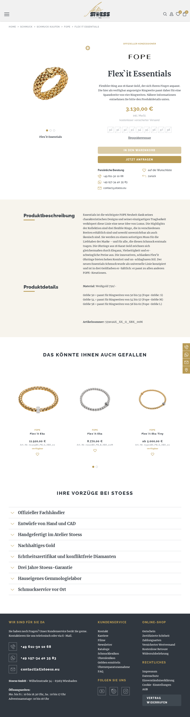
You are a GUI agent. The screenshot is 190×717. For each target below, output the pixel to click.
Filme (101, 640)
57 (161, 129)
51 (118, 129)
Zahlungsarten (151, 640)
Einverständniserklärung (158, 680)
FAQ (100, 671)
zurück (152, 176)
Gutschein (148, 631)
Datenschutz (150, 676)
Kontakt (103, 631)
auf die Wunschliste (160, 170)
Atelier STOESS (97, 10)
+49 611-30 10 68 (113, 176)
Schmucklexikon (108, 653)
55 (146, 129)
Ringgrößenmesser (139, 137)
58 (168, 129)
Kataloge (103, 649)
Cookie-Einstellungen (156, 685)
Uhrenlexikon (106, 658)
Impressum (149, 671)
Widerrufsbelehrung (155, 653)
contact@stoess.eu (114, 188)
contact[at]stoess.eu (40, 669)
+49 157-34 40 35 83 (115, 182)
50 (110, 129)
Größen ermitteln (109, 662)
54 (139, 129)
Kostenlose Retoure (155, 649)
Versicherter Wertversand (158, 644)
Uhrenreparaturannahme (114, 667)
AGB (145, 689)
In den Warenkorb (139, 150)
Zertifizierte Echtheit (156, 635)
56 (154, 129)
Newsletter (105, 644)
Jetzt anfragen (139, 159)
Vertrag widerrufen (157, 700)
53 (132, 129)
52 (125, 129)
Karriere (103, 635)
